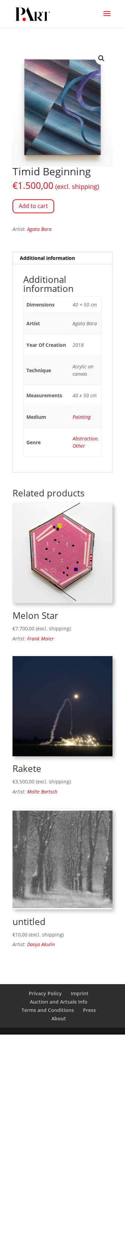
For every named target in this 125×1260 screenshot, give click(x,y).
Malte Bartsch (42, 791)
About (58, 1018)
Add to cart (33, 206)
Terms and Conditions (48, 1010)
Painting (82, 417)
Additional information (47, 258)
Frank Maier (40, 638)
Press (89, 1010)
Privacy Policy (45, 993)
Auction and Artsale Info (59, 1001)
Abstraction (85, 438)
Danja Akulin (41, 944)
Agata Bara (39, 229)
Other (79, 445)
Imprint (80, 993)
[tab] (62, 258)
